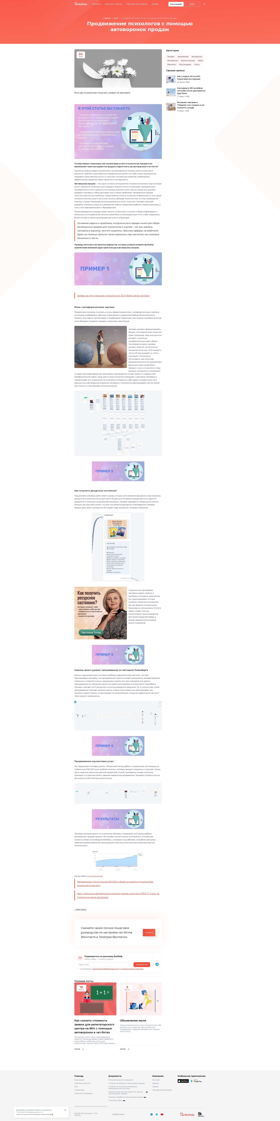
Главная (107, 18)
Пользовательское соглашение (120, 1080)
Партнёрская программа (162, 1090)
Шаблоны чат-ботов (82, 1083)
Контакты (156, 1080)
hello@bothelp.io (118, 1114)
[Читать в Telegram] (157, 964)
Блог (116, 18)
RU (204, 4)
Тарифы (155, 1087)
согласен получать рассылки (132, 969)
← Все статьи (80, 910)
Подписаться (142, 964)
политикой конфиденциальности (106, 969)
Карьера (155, 1083)
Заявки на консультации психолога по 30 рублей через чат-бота (113, 295)
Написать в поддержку (83, 1093)
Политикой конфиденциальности (29, 1112)
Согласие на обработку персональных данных (126, 1083)
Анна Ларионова (95, 876)
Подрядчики (79, 1090)
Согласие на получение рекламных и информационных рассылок (122, 1087)
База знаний (79, 1080)
